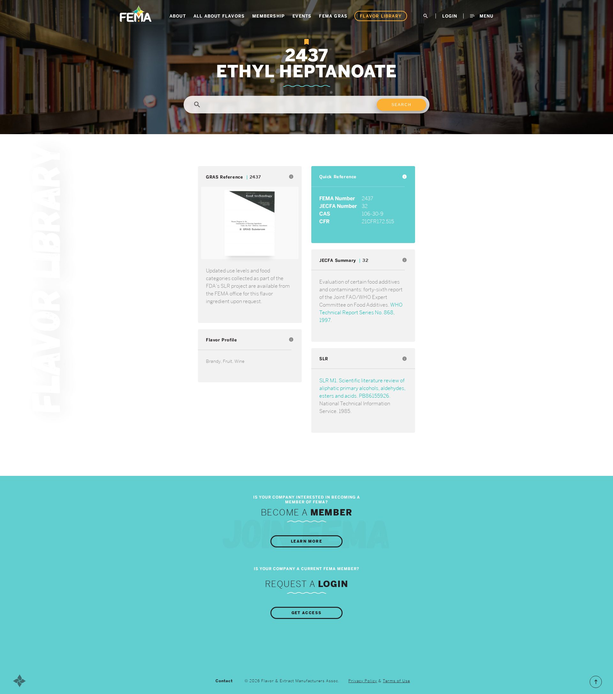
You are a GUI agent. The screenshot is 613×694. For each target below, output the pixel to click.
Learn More (306, 541)
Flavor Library (381, 16)
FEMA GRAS (333, 16)
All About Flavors (219, 16)
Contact (224, 680)
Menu (485, 16)
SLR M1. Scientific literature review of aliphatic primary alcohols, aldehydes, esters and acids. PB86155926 (362, 388)
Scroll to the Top (596, 682)
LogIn (449, 16)
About (178, 16)
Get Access (306, 613)
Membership (268, 16)
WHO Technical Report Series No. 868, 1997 (361, 312)
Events (301, 16)
